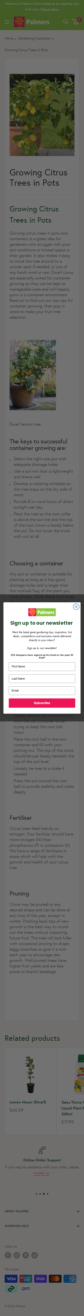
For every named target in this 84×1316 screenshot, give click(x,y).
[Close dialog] (76, 607)
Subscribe (42, 703)
